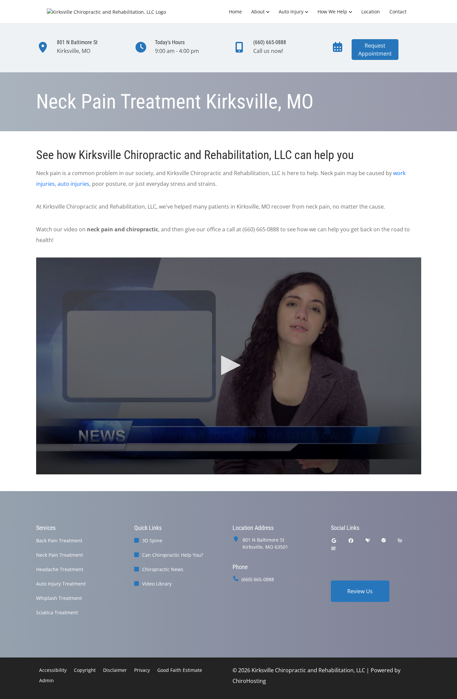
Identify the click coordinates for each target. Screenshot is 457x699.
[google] (334, 540)
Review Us (360, 591)
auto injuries (73, 183)
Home (235, 11)
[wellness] (399, 540)
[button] (228, 365)
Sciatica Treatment (57, 612)
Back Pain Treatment (59, 540)
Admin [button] (46, 680)
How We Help (332, 11)
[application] (228, 365)
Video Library (157, 583)
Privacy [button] (142, 670)
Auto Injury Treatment (61, 583)
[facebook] (351, 540)
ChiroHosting (249, 681)
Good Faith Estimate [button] (179, 670)
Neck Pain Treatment (59, 555)
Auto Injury (291, 11)
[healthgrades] (367, 540)
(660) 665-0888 (258, 579)
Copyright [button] (85, 670)
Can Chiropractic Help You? (172, 555)
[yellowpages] (333, 548)
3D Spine (152, 540)
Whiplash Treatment (59, 598)
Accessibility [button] (53, 670)
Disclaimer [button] (115, 670)
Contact (397, 11)
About (258, 11)
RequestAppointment (375, 49)
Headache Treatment (59, 569)
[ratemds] (383, 540)
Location (370, 11)
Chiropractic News (162, 569)
